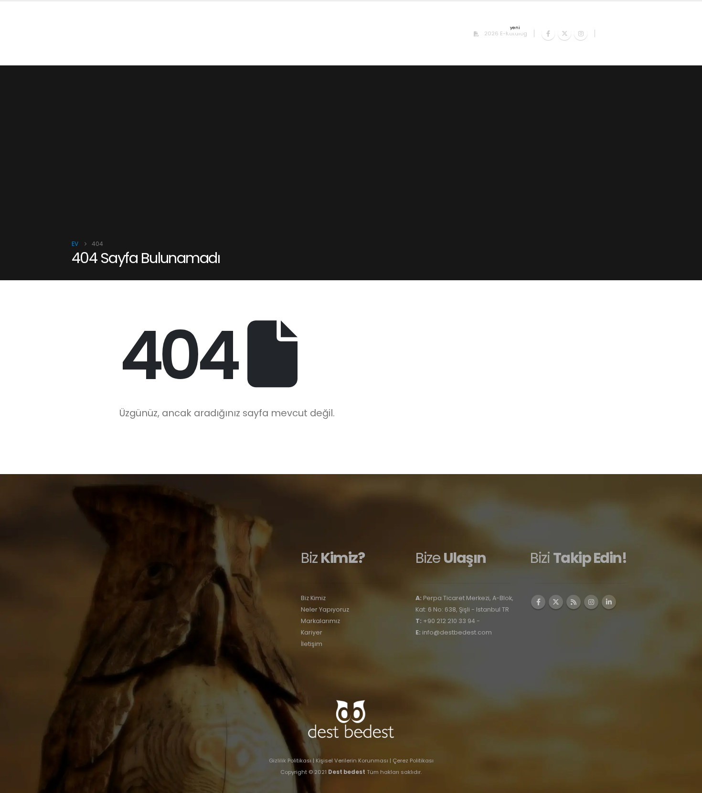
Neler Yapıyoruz (325, 609)
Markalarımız (320, 621)
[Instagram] (580, 33)
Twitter (556, 602)
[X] (564, 33)
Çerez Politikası (413, 760)
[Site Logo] (91, 33)
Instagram (591, 602)
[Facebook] (548, 33)
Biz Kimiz (313, 598)
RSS (573, 602)
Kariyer (311, 632)
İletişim (311, 644)
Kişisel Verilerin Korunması (352, 760)
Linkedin (609, 602)
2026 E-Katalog (505, 32)
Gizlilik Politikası (290, 760)
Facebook (538, 602)
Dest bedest (346, 772)
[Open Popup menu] (616, 33)
